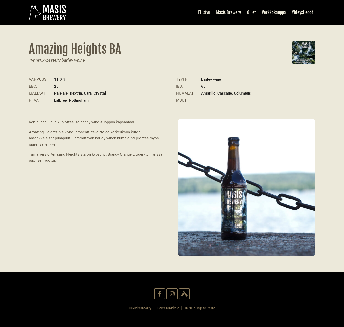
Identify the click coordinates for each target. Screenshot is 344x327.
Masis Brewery (228, 12)
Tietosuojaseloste (168, 308)
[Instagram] (172, 293)
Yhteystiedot (302, 12)
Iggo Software (206, 308)
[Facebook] (159, 293)
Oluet (251, 12)
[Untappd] (184, 293)
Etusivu (204, 12)
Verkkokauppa (274, 12)
